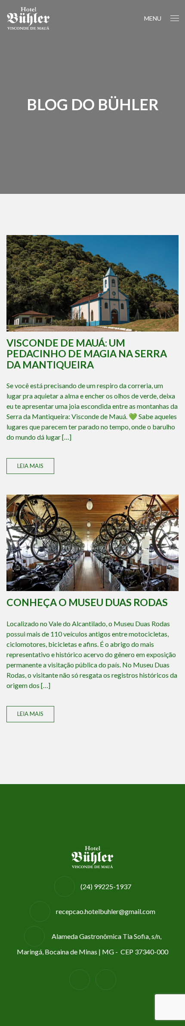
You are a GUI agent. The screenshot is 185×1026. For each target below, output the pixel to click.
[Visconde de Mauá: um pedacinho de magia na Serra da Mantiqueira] (92, 283)
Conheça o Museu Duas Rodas (87, 602)
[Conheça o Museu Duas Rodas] (92, 543)
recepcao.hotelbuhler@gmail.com (105, 911)
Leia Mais (30, 465)
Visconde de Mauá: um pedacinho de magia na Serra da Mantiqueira (86, 354)
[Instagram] (105, 979)
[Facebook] (79, 979)
